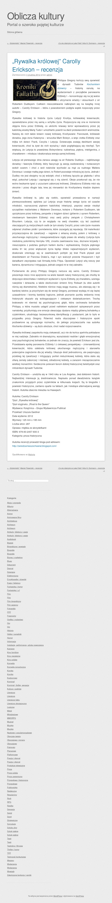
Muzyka (10, 725)
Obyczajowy (12, 743)
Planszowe (11, 751)
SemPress (80, 896)
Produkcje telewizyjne (16, 765)
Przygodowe (12, 783)
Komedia (11, 663)
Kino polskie (12, 659)
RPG (9, 802)
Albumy (10, 506)
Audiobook (11, 539)
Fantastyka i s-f (13, 590)
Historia (31, 454)
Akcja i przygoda (14, 502)
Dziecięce (11, 572)
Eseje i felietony (13, 583)
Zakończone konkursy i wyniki (19, 875)
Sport (9, 816)
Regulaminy (12, 794)
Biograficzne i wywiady (16, 546)
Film (9, 594)
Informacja (11, 641)
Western (10, 860)
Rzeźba (10, 805)
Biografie (10, 550)
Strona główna (14, 32)
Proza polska (12, 772)
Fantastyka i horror (15, 586)
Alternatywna (12, 510)
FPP (9, 612)
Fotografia (11, 608)
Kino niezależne (13, 656)
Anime (10, 513)
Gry (8, 623)
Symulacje (11, 824)
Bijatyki (10, 542)
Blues (9, 561)
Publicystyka (12, 787)
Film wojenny (12, 605)
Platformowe (12, 754)
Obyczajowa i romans (16, 740)
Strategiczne (12, 820)
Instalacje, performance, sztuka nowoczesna (25, 645)
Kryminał (11, 681)
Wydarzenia (12, 864)
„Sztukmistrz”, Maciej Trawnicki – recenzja (24, 43)
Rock (9, 798)
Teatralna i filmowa (15, 845)
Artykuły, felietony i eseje (17, 531)
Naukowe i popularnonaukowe (19, 732)
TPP (9, 853)
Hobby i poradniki (14, 634)
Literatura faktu (13, 699)
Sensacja (11, 809)
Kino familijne (13, 652)
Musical (10, 721)
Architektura (12, 521)
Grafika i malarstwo (15, 619)
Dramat (10, 568)
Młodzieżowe (12, 714)
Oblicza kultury (35, 15)
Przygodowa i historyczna (17, 780)
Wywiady (10, 871)
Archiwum (11, 524)
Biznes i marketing (14, 557)
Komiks (10, 670)
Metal (9, 710)
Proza (9, 769)
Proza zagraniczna (14, 776)
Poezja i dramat (13, 758)
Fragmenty (11, 615)
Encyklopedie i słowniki (16, 579)
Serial (9, 813)
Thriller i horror (13, 849)
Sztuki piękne (12, 831)
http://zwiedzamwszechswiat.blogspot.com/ (34, 446)
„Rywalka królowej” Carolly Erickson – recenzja (46, 65)
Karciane (10, 648)
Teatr (9, 838)
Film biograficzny (14, 601)
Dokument (11, 564)
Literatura (11, 692)
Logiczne (10, 707)
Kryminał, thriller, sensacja (18, 685)
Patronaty (11, 747)
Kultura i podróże (14, 688)
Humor (10, 637)
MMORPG (11, 718)
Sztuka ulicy (12, 827)
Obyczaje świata (14, 736)
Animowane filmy (14, 517)
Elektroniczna (12, 575)
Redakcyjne (12, 791)
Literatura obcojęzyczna (17, 703)
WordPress (57, 896)
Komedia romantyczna (16, 667)
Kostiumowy (12, 678)
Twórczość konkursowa (16, 856)
